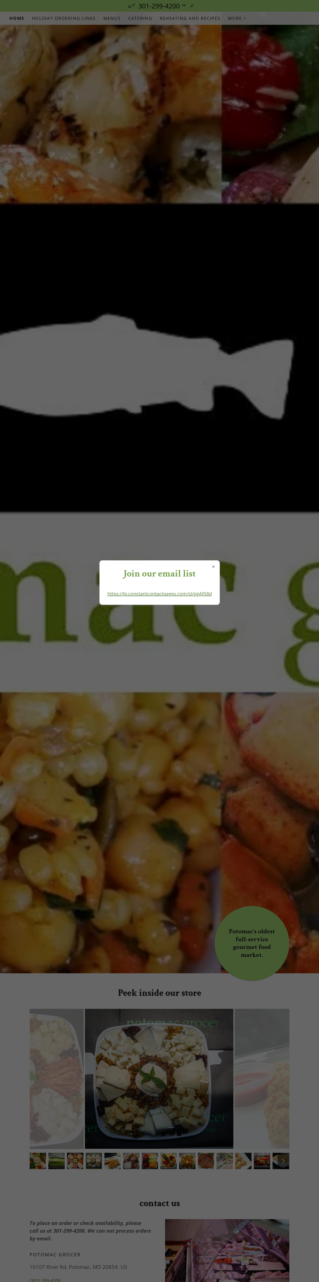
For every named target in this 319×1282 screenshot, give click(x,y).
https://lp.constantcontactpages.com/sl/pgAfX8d (159, 594)
